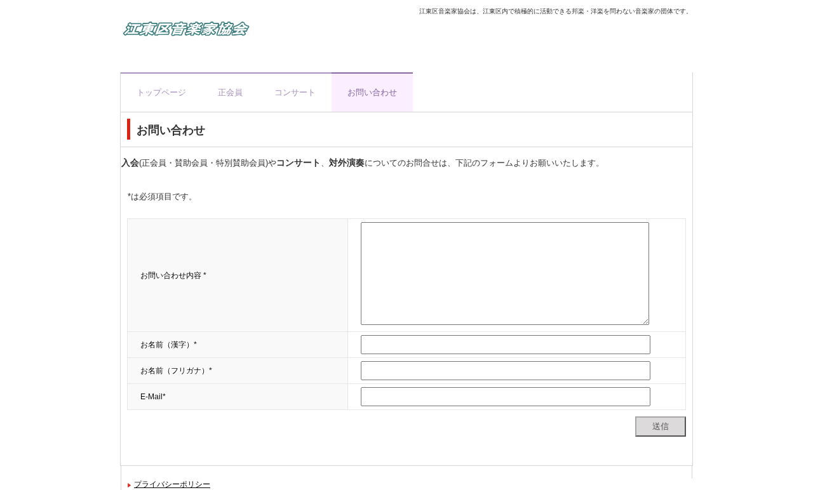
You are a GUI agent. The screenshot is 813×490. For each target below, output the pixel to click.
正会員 (230, 92)
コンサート (295, 92)
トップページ (161, 92)
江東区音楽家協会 (257, 32)
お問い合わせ (372, 92)
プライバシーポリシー (172, 484)
